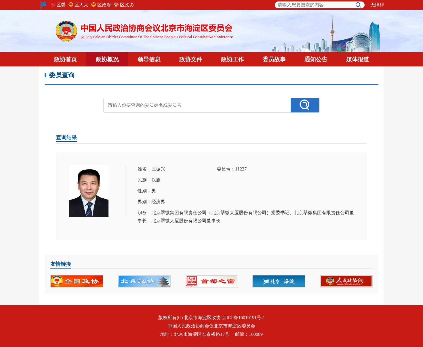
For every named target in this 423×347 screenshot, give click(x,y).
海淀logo (43, 5)
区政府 (104, 4)
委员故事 (274, 59)
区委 (61, 4)
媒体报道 (357, 59)
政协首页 (65, 59)
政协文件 (190, 59)
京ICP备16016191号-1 (243, 317)
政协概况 (107, 59)
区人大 (81, 4)
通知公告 (315, 59)
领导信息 (149, 59)
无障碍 (377, 4)
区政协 (127, 4)
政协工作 (232, 59)
